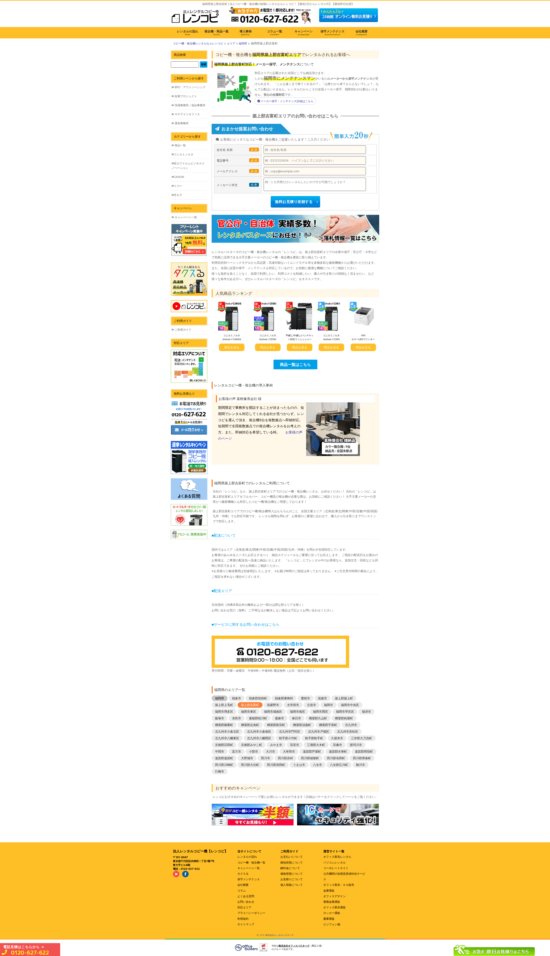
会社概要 (243, 884)
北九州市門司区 (289, 731)
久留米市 (337, 738)
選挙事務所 (181, 123)
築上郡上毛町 (224, 705)
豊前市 (305, 698)
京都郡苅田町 (224, 745)
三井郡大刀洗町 (361, 738)
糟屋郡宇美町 (328, 725)
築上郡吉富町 (250, 705)
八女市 (317, 765)
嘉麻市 (279, 718)
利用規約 (243, 918)
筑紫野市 (273, 705)
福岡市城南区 (273, 711)
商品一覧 (180, 145)
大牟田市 (289, 751)
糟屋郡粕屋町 (344, 718)
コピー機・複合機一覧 (251, 862)
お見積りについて (291, 879)
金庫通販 (329, 890)
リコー (178, 186)
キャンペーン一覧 (185, 217)
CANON (179, 177)
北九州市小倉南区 (259, 731)
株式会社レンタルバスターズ (279, 935)
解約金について (290, 868)
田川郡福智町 (310, 758)
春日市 (296, 718)
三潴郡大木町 (316, 745)
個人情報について (291, 884)
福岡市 (328, 705)
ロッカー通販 (331, 913)
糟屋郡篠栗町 (224, 725)
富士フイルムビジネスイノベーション (188, 166)
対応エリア (244, 907)
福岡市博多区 (224, 711)
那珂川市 (356, 745)
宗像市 (337, 745)
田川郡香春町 (362, 758)
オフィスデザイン (334, 896)
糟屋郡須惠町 (302, 725)
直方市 (236, 751)
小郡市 (253, 751)
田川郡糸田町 (336, 758)
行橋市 (219, 771)
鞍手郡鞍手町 (314, 738)
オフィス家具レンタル (337, 856)
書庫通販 (329, 918)
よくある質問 (245, 896)
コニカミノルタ (183, 154)
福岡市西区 (320, 711)
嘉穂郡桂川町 (258, 718)
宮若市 (294, 745)
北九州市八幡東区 (227, 738)
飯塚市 (219, 718)
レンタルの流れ (247, 856)
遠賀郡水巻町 (338, 751)
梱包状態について (291, 862)
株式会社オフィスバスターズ (294, 945)
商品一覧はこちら (295, 364)
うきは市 (299, 765)
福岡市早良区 (345, 711)
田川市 (265, 758)
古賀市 (311, 705)
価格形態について (291, 873)
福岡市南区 (297, 711)
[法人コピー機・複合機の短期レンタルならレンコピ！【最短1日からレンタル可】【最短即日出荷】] (196, 18)
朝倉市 (236, 698)
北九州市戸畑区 (318, 731)
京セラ (178, 195)
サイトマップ (245, 924)
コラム (241, 890)
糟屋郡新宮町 (276, 725)
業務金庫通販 (331, 901)
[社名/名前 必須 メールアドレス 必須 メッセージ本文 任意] (494, 949)
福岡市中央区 (350, 705)
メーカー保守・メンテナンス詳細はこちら (286, 101)
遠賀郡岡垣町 (364, 751)
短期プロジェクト (185, 96)
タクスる (243, 873)
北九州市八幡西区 (259, 738)
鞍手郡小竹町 (288, 738)
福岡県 (219, 698)
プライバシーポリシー (251, 913)
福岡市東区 (248, 711)
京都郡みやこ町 (251, 745)
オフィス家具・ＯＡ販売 (338, 884)
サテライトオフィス (187, 114)
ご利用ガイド (182, 329)
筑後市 (322, 698)
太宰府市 (293, 705)
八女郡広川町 (339, 765)
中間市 (219, 751)
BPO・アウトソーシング (189, 87)
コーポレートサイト (335, 868)
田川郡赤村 (285, 758)
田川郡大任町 (250, 765)
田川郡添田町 (276, 765)
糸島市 (236, 718)
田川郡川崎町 (224, 765)
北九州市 (351, 725)
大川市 (270, 751)
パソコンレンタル (334, 862)
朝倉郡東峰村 (284, 698)
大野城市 (247, 758)
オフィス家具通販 (334, 907)
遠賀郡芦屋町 (312, 751)
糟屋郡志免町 (250, 725)
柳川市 (360, 765)
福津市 (366, 711)
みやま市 (276, 745)
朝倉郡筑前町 (258, 698)
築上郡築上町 (344, 698)
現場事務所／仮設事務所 (189, 105)
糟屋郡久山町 (318, 718)
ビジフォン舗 (331, 924)
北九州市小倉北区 (227, 731)
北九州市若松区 (347, 731)
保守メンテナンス (248, 879)
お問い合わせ (245, 901)
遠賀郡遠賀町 (224, 758)
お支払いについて (291, 856)
